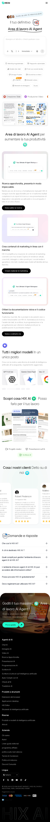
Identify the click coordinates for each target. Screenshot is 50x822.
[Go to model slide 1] (4, 389)
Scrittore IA (6, 670)
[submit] (42, 51)
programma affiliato (9, 748)
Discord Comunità (9, 764)
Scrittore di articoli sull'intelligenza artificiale (19, 674)
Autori (4, 739)
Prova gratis (10, 625)
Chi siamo (6, 735)
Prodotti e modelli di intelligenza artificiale (18, 720)
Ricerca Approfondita (10, 657)
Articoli (4, 724)
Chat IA (5, 645)
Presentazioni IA (8, 661)
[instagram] (21, 780)
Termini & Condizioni (10, 756)
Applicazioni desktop (10, 701)
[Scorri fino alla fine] (17, 51)
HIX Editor (6, 705)
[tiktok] (25, 780)
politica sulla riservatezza (12, 752)
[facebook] (4, 780)
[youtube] (17, 780)
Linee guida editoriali (10, 744)
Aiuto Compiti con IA (10, 678)
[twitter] (8, 780)
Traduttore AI (7, 686)
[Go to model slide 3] (14, 389)
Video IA (5, 653)
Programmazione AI (9, 665)
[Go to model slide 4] (23, 389)
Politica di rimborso (9, 760)
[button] (25, 543)
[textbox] (25, 43)
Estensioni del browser (11, 697)
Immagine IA (6, 649)
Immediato (26, 51)
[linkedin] (12, 780)
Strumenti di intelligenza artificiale (15, 709)
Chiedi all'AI (6, 682)
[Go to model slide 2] (9, 389)
